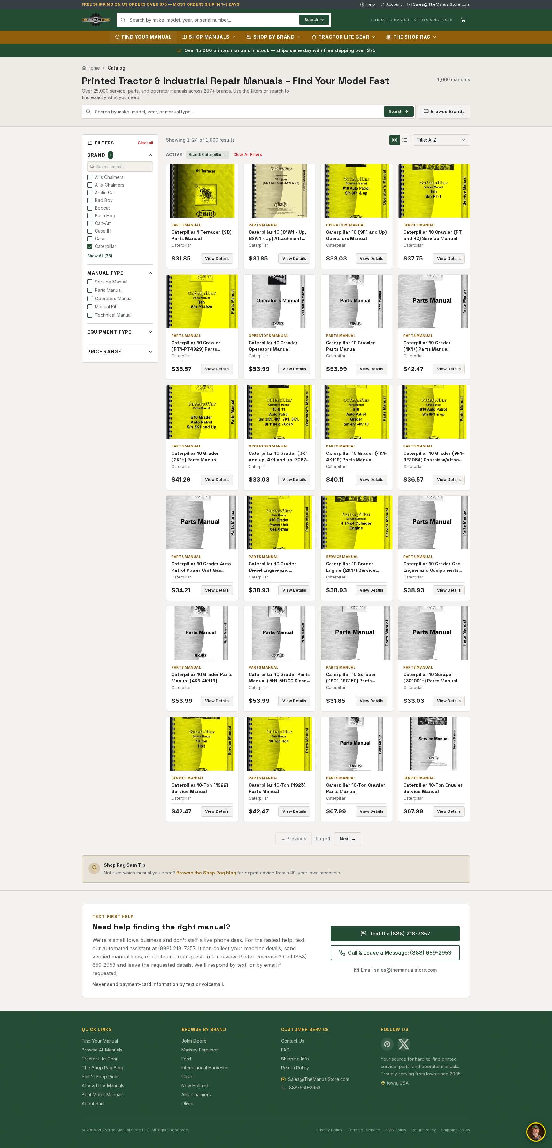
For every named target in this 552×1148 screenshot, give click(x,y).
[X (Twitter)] (403, 1044)
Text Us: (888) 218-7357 (399, 933)
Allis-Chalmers (196, 1094)
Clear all (145, 142)
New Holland (194, 1085)
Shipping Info (295, 1058)
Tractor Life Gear (344, 37)
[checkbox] (89, 177)
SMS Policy (395, 1130)
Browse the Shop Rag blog (206, 872)
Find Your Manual (147, 37)
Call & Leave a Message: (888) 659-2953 (399, 953)
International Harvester (205, 1067)
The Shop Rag (412, 37)
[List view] (405, 140)
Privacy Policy (329, 1130)
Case (186, 1076)
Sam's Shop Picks (100, 1076)
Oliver (187, 1103)
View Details (217, 258)
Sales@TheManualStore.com (441, 4)
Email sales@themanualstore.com (399, 970)
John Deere (194, 1040)
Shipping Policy (455, 1130)
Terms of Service (364, 1130)
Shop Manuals (209, 37)
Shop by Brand (274, 37)
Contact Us (292, 1040)
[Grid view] (394, 140)
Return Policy (295, 1067)
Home (94, 68)
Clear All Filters (247, 154)
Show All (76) (99, 255)
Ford (186, 1058)
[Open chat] (536, 1132)
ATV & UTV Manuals (103, 1085)
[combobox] (224, 20)
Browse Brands (448, 111)
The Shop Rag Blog (102, 1067)
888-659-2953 (304, 1087)
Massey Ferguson (200, 1049)
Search (311, 19)
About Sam (93, 1103)
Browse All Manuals (102, 1049)
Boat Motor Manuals (103, 1094)
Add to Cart (206, 190)
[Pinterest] (387, 1044)
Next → (348, 838)
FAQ (285, 1049)
